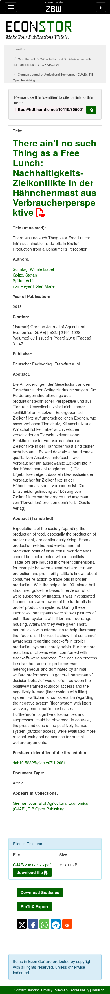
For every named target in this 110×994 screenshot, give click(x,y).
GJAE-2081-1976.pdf (32, 865)
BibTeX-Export (34, 906)
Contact (20, 990)
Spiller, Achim (25, 280)
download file (30, 872)
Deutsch (98, 990)
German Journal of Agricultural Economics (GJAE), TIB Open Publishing (50, 806)
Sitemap (61, 990)
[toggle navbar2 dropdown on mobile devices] (101, 7)
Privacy (46, 990)
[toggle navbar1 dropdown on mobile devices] (11, 7)
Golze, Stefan (25, 275)
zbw (54, 9)
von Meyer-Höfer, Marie (34, 286)
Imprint (33, 990)
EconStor (19, 49)
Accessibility (79, 990)
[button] (22, 924)
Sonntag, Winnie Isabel (33, 269)
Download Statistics (40, 892)
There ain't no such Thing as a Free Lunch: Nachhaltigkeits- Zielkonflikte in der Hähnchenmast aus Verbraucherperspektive (54, 177)
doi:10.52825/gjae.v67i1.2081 (39, 762)
